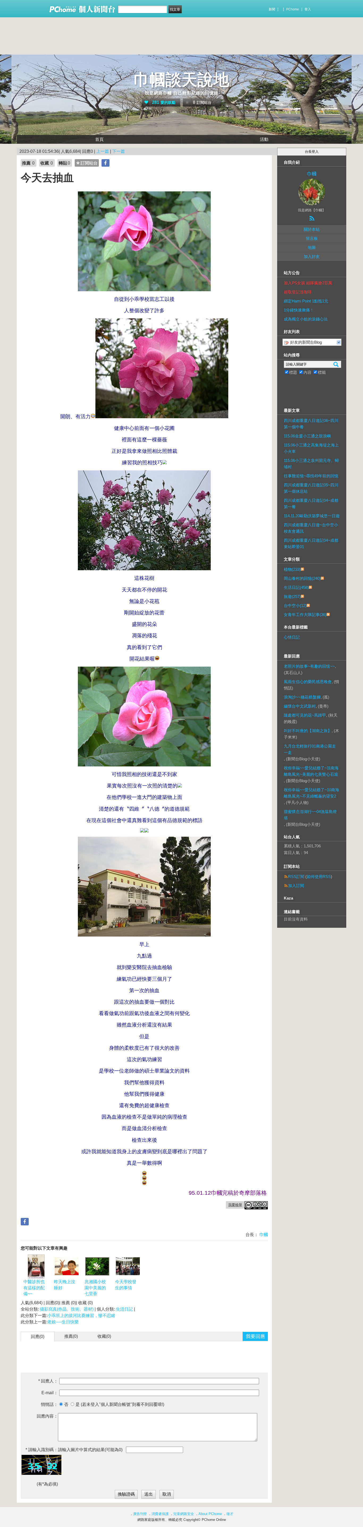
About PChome (210, 1514)
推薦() (71, 1336)
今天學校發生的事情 (125, 1284)
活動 (264, 139)
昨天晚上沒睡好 (64, 1284)
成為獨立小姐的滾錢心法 (306, 319)
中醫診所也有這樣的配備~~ (34, 1287)
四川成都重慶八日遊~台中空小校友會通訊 (311, 528)
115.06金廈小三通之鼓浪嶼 (307, 436)
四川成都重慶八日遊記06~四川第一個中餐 (311, 423)
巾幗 (263, 1234)
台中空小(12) (295, 605)
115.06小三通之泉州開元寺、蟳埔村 (311, 463)
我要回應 (255, 1336)
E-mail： (49, 1392)
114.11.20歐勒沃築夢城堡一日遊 (312, 516)
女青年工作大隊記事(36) (305, 614)
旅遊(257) (292, 596)
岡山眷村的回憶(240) (302, 578)
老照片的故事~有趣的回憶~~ (309, 666)
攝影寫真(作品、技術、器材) (67, 1309)
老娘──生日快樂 (63, 1322)
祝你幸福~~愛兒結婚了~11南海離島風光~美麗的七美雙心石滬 (311, 771)
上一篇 (102, 151)
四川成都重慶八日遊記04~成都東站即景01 (311, 543)
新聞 (272, 9)
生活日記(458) (296, 587)
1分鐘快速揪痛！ (299, 310)
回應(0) (37, 1336)
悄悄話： (49, 1404)
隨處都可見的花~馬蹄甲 (305, 715)
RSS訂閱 (296, 876)
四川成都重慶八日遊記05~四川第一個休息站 (311, 488)
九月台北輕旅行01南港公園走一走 (310, 749)
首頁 (99, 139)
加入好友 (312, 256)
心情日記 (292, 637)
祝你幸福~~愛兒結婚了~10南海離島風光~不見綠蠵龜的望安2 (311, 792)
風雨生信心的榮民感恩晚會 (308, 681)
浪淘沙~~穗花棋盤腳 (302, 697)
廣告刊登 (140, 1514)
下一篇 (118, 151)
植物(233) (292, 569)
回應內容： (47, 1416)
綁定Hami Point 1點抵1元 (306, 301)
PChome (292, 9)
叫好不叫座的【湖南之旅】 (308, 730)
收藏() (104, 1336)
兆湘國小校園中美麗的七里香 (95, 1287)
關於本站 (312, 229)
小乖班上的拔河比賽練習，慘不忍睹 (81, 1315)
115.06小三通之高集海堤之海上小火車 (311, 448)
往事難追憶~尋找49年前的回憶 (311, 476)
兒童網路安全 (183, 1514)
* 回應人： (48, 1381)
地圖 (312, 247)
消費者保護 (160, 1514)
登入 (308, 9)
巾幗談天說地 (181, 80)
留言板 (312, 238)
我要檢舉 (235, 1205)
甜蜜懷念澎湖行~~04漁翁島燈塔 (310, 814)
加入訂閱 (296, 885)
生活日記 (124, 1309)
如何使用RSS (319, 876)
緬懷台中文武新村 (300, 706)
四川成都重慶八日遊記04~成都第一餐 (311, 503)
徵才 (229, 1514)
